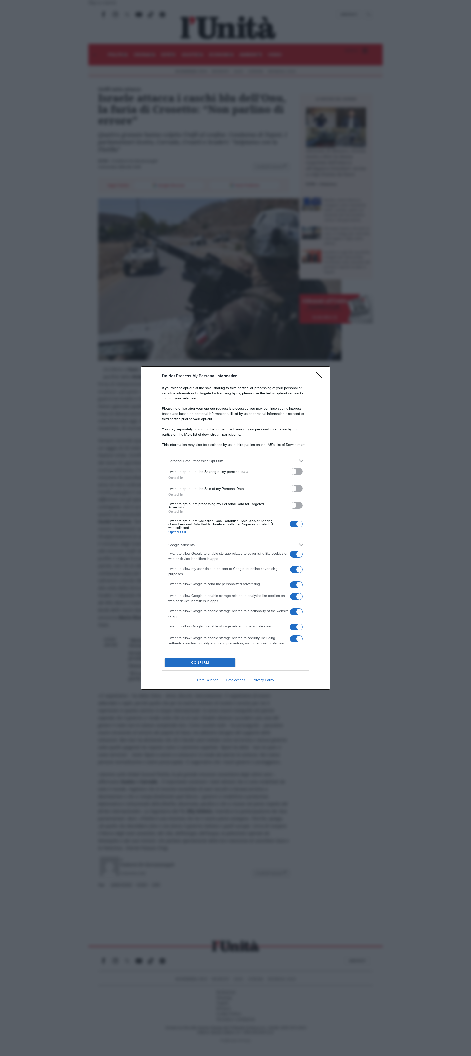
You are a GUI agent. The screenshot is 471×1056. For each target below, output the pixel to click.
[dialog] (235, 528)
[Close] (320, 376)
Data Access (235, 680)
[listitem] (235, 460)
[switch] (296, 471)
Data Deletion (207, 680)
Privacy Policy (263, 680)
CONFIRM (200, 662)
